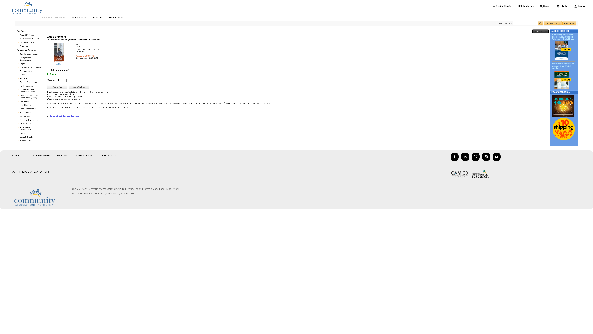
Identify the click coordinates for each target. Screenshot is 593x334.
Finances (24, 78)
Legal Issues (25, 105)
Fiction (22, 75)
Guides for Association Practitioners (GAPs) (29, 96)
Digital (22, 64)
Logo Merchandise (28, 109)
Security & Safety (27, 137)
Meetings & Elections (29, 120)
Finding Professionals (29, 82)
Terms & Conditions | (154, 189)
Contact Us (108, 155)
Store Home (25, 46)
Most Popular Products (29, 39)
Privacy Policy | (134, 189)
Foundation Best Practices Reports (27, 91)
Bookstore (528, 6)
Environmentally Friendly (30, 67)
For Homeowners (27, 86)
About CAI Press (27, 35)
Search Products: (505, 23)
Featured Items (26, 71)
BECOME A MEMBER (54, 17)
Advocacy (18, 155)
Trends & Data (26, 141)
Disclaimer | (172, 189)
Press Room (84, 155)
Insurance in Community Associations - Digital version (563, 66)
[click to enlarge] (60, 70)
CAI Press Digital (27, 42)
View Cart (568, 23)
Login (581, 6)
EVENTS (98, 17)
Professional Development (25, 128)
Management (25, 116)
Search (547, 6)
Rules (22, 133)
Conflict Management (29, 54)
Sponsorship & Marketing (50, 155)
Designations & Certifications (26, 59)
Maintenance (25, 112)
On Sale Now (25, 124)
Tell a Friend (539, 31)
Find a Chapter (504, 6)
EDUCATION (79, 17)
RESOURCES (116, 17)
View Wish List (551, 23)
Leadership (24, 101)
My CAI (564, 6)
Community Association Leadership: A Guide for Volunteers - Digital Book (563, 37)
